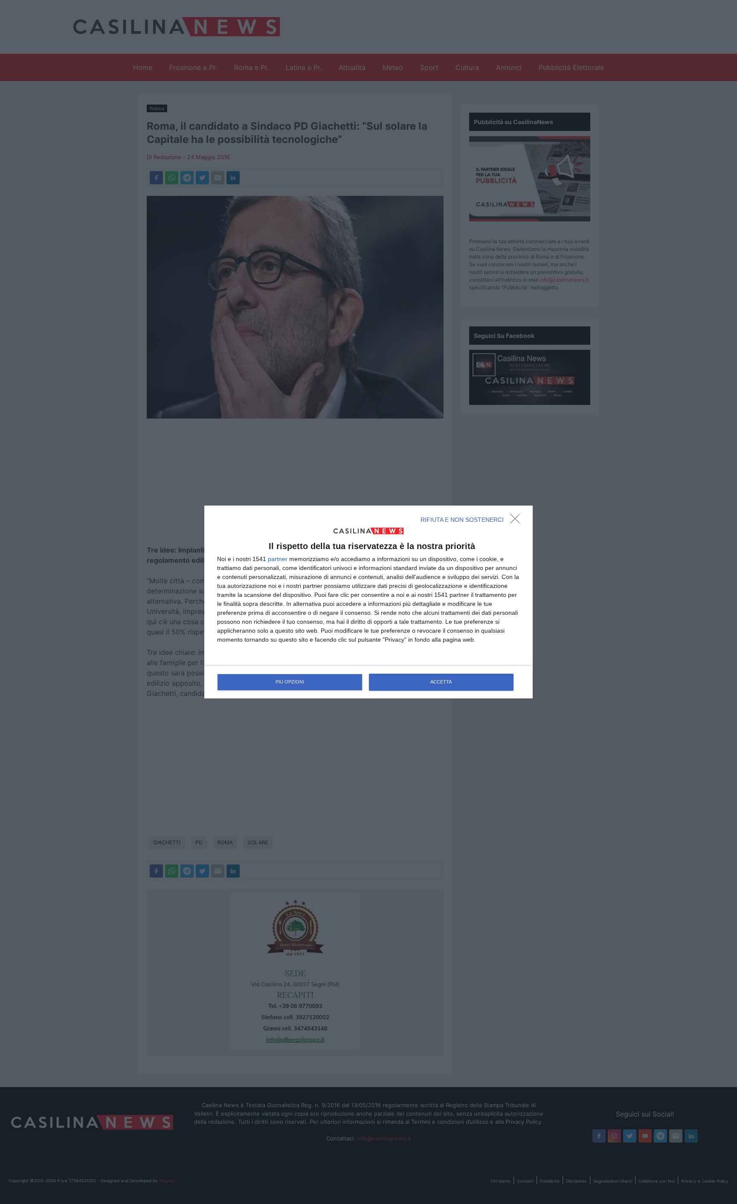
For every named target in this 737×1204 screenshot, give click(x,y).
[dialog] (368, 602)
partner (277, 559)
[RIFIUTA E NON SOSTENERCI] (517, 521)
